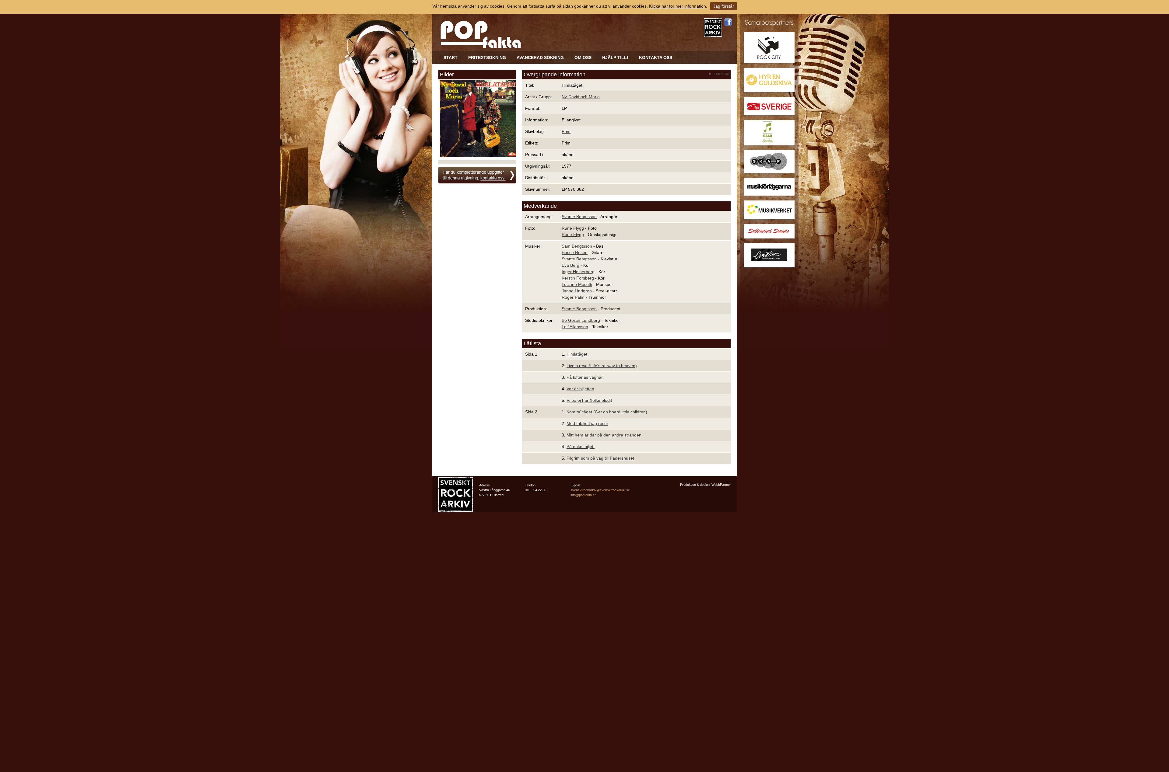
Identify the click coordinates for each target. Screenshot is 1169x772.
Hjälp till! (615, 57)
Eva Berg (570, 265)
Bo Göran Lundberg (581, 320)
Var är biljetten (580, 388)
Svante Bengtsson (579, 216)
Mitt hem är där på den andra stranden (604, 435)
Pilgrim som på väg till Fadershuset (600, 458)
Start (451, 57)
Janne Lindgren (577, 290)
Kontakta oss (655, 57)
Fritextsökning (487, 57)
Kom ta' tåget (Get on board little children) (607, 411)
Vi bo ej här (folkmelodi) (589, 400)
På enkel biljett (581, 446)
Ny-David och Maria (581, 96)
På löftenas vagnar (585, 377)
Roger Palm (573, 297)
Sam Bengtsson (577, 246)
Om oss (583, 57)
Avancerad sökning (540, 57)
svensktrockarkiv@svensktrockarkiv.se (600, 490)
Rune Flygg (573, 228)
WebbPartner (721, 484)
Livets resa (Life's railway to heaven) (602, 365)
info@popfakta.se (583, 495)
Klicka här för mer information (677, 6)
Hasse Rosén (575, 252)
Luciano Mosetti (577, 284)
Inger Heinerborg (578, 271)
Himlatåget (577, 354)
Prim (566, 131)
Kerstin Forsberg (578, 278)
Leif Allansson (575, 326)
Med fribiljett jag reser (587, 423)
